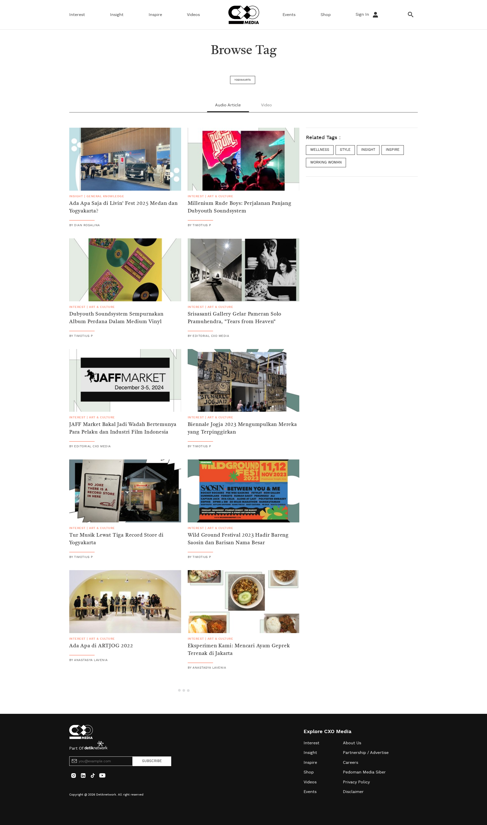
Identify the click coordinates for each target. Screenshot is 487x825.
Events (289, 15)
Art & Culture (220, 196)
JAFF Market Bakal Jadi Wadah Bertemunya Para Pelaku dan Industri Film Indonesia (123, 428)
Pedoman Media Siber (364, 772)
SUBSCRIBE (152, 761)
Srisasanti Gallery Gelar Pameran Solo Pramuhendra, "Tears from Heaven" (235, 318)
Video (266, 105)
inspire (392, 150)
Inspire (155, 15)
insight (368, 150)
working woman (326, 162)
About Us (352, 743)
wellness (319, 150)
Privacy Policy (356, 782)
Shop (326, 15)
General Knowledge (105, 196)
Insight (117, 15)
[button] (184, 690)
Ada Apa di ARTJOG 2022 (101, 646)
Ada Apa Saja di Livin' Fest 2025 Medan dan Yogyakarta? (123, 207)
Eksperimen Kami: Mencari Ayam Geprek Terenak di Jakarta (239, 650)
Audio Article (228, 105)
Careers (350, 763)
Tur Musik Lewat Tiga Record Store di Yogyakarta (116, 539)
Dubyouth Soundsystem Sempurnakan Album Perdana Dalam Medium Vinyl (116, 318)
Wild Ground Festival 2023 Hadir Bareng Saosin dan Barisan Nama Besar (238, 539)
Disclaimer (353, 792)
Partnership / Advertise (366, 753)
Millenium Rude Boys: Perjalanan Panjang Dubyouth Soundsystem (239, 207)
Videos (193, 15)
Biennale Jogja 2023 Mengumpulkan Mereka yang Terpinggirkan (242, 428)
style (345, 150)
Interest (77, 15)
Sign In (363, 14)
